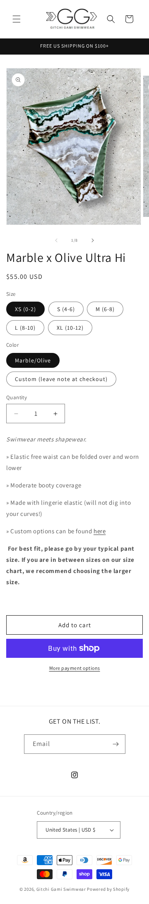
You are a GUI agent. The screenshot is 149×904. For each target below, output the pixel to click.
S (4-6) (66, 309)
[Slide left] (56, 240)
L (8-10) (25, 327)
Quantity (16, 397)
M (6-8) (105, 309)
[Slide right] (93, 240)
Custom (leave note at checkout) (61, 379)
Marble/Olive (33, 360)
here (100, 531)
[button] (16, 19)
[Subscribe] (116, 744)
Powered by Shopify (108, 889)
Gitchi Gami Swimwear (61, 889)
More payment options (74, 668)
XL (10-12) (70, 327)
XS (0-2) (25, 309)
